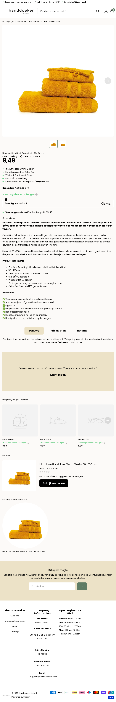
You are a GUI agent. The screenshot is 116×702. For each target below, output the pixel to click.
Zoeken (98, 11)
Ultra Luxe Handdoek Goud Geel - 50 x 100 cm (23, 552)
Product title (8, 439)
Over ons (14, 615)
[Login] (106, 11)
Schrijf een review (54, 483)
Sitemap (15, 631)
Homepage (8, 21)
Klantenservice (15, 610)
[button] (108, 81)
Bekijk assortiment (4, 11)
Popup (36, 194)
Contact (14, 626)
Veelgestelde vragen (15, 621)
